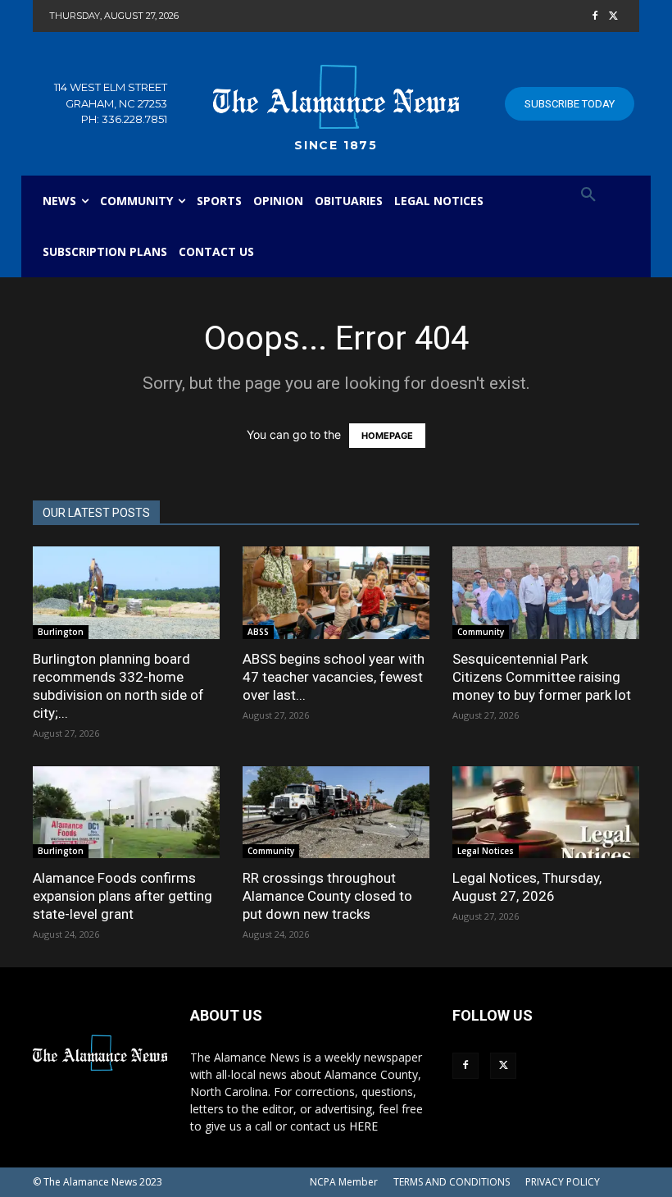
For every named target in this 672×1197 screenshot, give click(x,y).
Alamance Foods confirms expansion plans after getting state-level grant (122, 896)
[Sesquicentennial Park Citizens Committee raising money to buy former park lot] (545, 592)
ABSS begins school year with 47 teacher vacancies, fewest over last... (334, 677)
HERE (363, 1126)
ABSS (258, 631)
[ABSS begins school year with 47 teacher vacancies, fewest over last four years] (336, 592)
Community (480, 631)
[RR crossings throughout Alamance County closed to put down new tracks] (336, 812)
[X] (613, 16)
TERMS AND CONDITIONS (451, 1182)
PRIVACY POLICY (562, 1182)
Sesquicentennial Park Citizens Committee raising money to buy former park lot (541, 677)
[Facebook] (594, 16)
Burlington (61, 631)
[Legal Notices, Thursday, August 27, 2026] (545, 812)
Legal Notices (485, 851)
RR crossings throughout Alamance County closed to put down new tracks (327, 896)
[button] (588, 195)
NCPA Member (344, 1182)
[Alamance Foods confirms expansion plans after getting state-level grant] (126, 812)
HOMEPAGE (387, 435)
